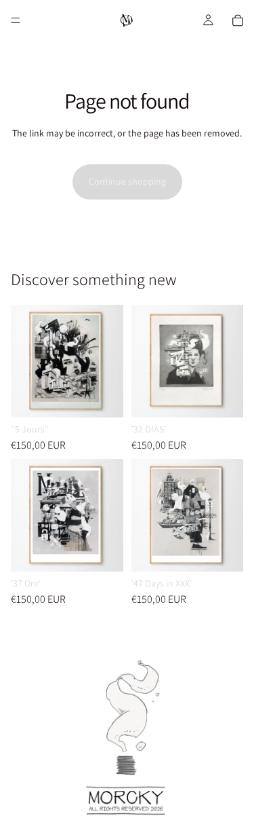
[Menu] (15, 20)
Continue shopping (127, 181)
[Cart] (238, 20)
